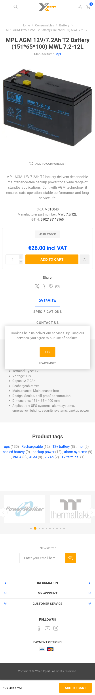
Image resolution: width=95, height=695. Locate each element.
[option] (25, 509)
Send (70, 558)
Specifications (47, 312)
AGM (33, 457)
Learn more (47, 363)
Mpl (58, 54)
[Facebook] (39, 628)
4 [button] (43, 528)
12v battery (61, 446)
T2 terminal (70, 457)
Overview (48, 301)
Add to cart (51, 259)
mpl (81, 446)
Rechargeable (32, 446)
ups (7, 446)
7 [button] (53, 528)
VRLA (17, 457)
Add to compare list (50, 163)
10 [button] (64, 528)
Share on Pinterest (51, 286)
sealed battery (14, 452)
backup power (43, 452)
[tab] (47, 300)
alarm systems (75, 452)
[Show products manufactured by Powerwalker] (24, 509)
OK (47, 352)
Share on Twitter (37, 286)
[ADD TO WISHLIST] (84, 259)
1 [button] (31, 528)
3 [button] (39, 528)
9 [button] (60, 528)
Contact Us (47, 323)
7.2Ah (49, 457)
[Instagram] (55, 628)
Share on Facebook (44, 286)
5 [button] (46, 528)
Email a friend (57, 286)
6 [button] (50, 528)
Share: (47, 278)
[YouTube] (47, 628)
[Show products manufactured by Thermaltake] (70, 509)
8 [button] (57, 528)
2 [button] (35, 528)
